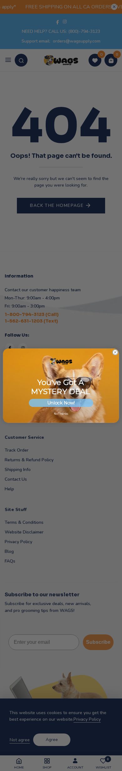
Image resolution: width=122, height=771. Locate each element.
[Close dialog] (115, 352)
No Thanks (61, 413)
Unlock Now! (61, 403)
